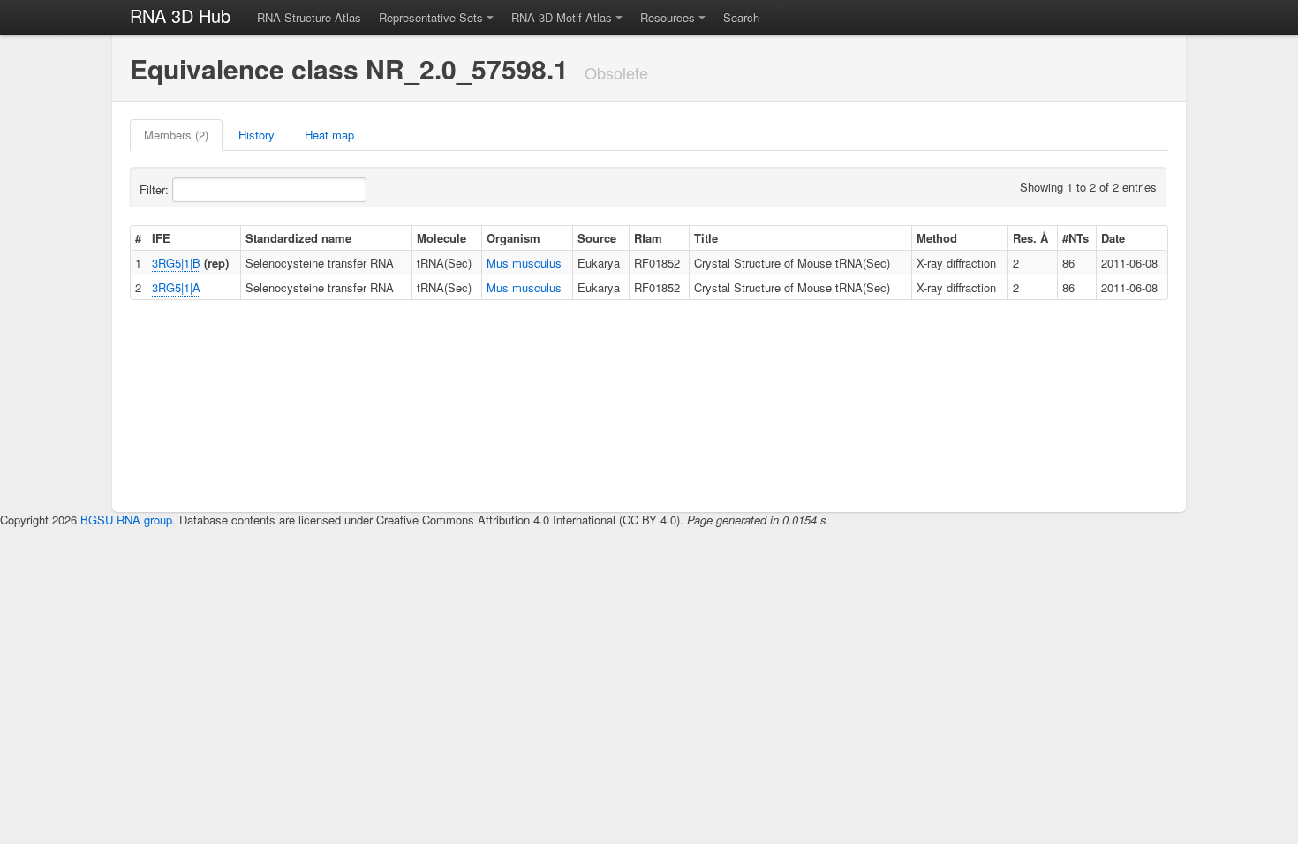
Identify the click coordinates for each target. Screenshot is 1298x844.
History (256, 134)
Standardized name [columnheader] (298, 238)
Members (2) (176, 134)
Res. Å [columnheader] (1030, 238)
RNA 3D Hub (180, 15)
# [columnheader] (138, 238)
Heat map (329, 134)
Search (741, 17)
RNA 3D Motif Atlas (561, 17)
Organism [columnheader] (513, 238)
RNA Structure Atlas (309, 17)
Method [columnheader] (937, 238)
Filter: (156, 189)
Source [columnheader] (596, 238)
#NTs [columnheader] (1075, 238)
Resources (667, 17)
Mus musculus (524, 262)
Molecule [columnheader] (441, 238)
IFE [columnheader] (161, 238)
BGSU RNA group (126, 519)
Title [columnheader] (706, 238)
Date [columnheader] (1113, 238)
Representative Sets (431, 17)
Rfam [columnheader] (648, 238)
